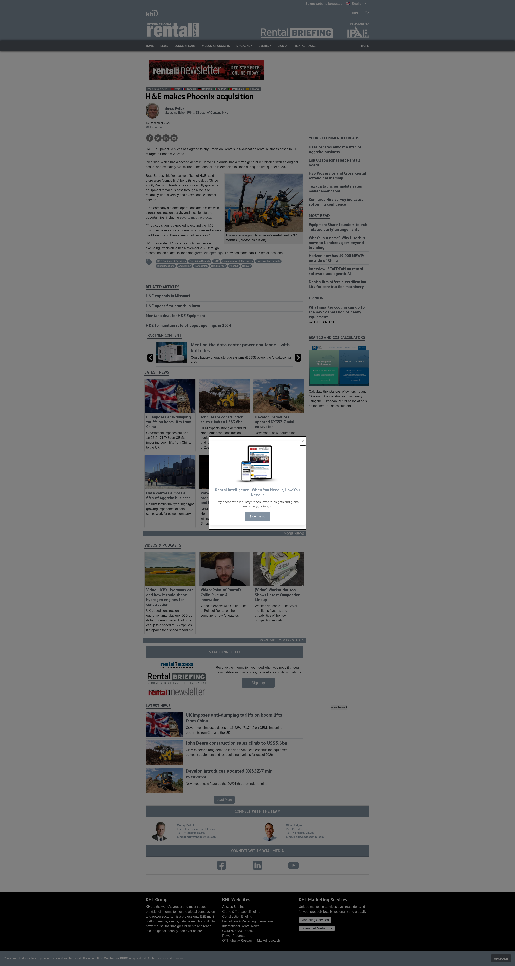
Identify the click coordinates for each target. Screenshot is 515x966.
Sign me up (257, 516)
